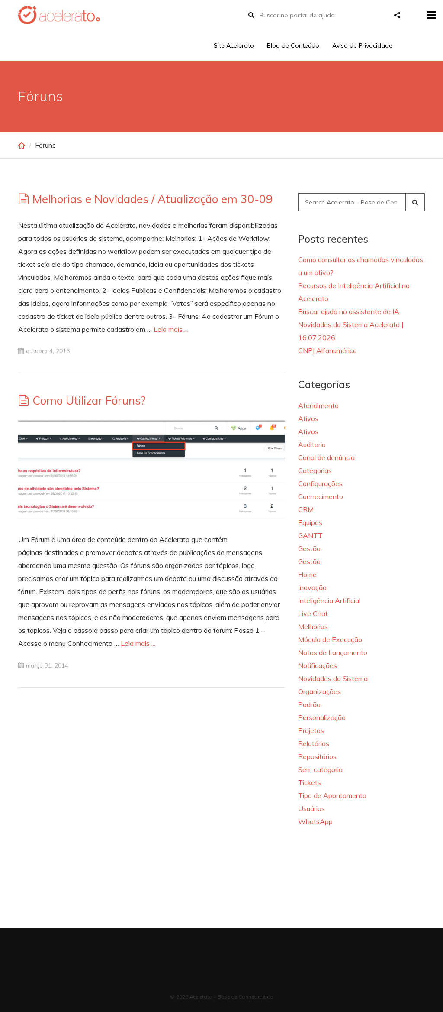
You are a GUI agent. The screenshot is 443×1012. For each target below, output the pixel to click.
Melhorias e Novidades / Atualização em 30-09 (152, 199)
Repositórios (317, 756)
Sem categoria (320, 769)
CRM (306, 509)
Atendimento (318, 405)
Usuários (311, 808)
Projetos (311, 730)
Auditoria (312, 444)
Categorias (315, 470)
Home (307, 574)
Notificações (317, 665)
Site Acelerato (234, 45)
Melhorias (313, 626)
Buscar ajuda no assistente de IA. (349, 311)
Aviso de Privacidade (362, 45)
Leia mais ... (171, 329)
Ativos (308, 418)
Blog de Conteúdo (293, 45)
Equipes (310, 522)
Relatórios (313, 743)
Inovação (312, 587)
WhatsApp (315, 821)
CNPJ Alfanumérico (327, 350)
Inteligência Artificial (329, 600)
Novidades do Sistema (333, 678)
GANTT (310, 535)
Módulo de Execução (330, 639)
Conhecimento (320, 496)
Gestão (309, 548)
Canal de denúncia (326, 457)
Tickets (309, 782)
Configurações (320, 483)
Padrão (309, 704)
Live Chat (313, 613)
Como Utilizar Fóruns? (89, 400)
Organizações (319, 691)
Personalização (322, 717)
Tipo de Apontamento (332, 795)
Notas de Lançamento (332, 652)
